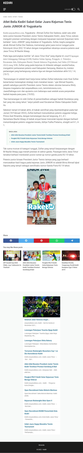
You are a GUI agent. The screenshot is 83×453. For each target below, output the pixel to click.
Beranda (41, 445)
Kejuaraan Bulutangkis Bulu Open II (38, 401)
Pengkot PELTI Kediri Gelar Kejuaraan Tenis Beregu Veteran (31, 138)
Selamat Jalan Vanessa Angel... (37, 320)
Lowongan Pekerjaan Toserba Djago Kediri (41, 330)
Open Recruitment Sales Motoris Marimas (41, 390)
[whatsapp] (57, 240)
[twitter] (26, 240)
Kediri (8, 3)
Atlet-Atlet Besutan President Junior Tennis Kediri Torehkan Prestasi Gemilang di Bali (40, 135)
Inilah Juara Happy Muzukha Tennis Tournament (27, 142)
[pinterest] (41, 240)
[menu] (5, 9)
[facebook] (11, 240)
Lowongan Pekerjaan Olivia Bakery (38, 341)
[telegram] (72, 240)
